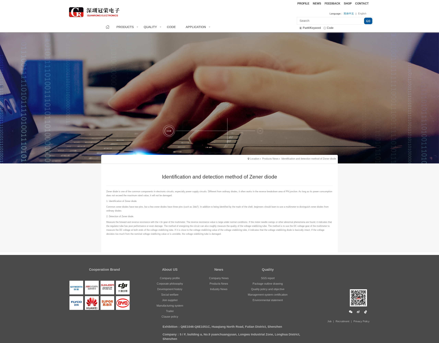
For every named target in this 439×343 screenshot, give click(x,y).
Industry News (218, 289)
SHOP (348, 3)
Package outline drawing (268, 283)
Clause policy (170, 316)
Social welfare (170, 294)
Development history (169, 289)
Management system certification (268, 294)
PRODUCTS (125, 27)
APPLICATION (196, 27)
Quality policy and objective (267, 289)
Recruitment (342, 321)
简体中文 (349, 13)
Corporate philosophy (170, 283)
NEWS (317, 3)
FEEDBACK (332, 3)
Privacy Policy (361, 321)
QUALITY (150, 27)
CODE (171, 27)
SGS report (268, 278)
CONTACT (362, 3)
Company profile (170, 278)
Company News (219, 278)
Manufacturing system (170, 305)
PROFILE (303, 3)
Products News (219, 283)
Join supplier (170, 300)
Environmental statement (268, 300)
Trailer (170, 311)
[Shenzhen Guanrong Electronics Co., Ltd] (96, 10)
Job (329, 321)
